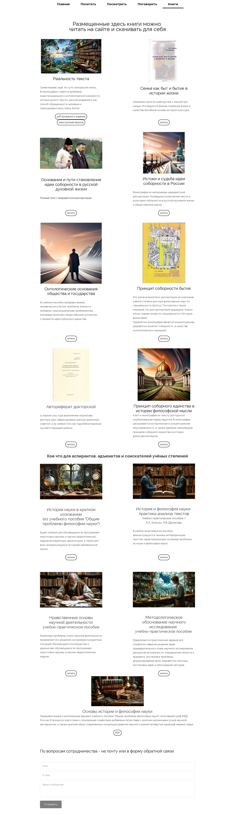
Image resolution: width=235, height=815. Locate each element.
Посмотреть (117, 4)
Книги (173, 4)
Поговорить (147, 4)
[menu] (117, 4)
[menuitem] (63, 4)
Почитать (88, 4)
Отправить (50, 804)
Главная (63, 4)
